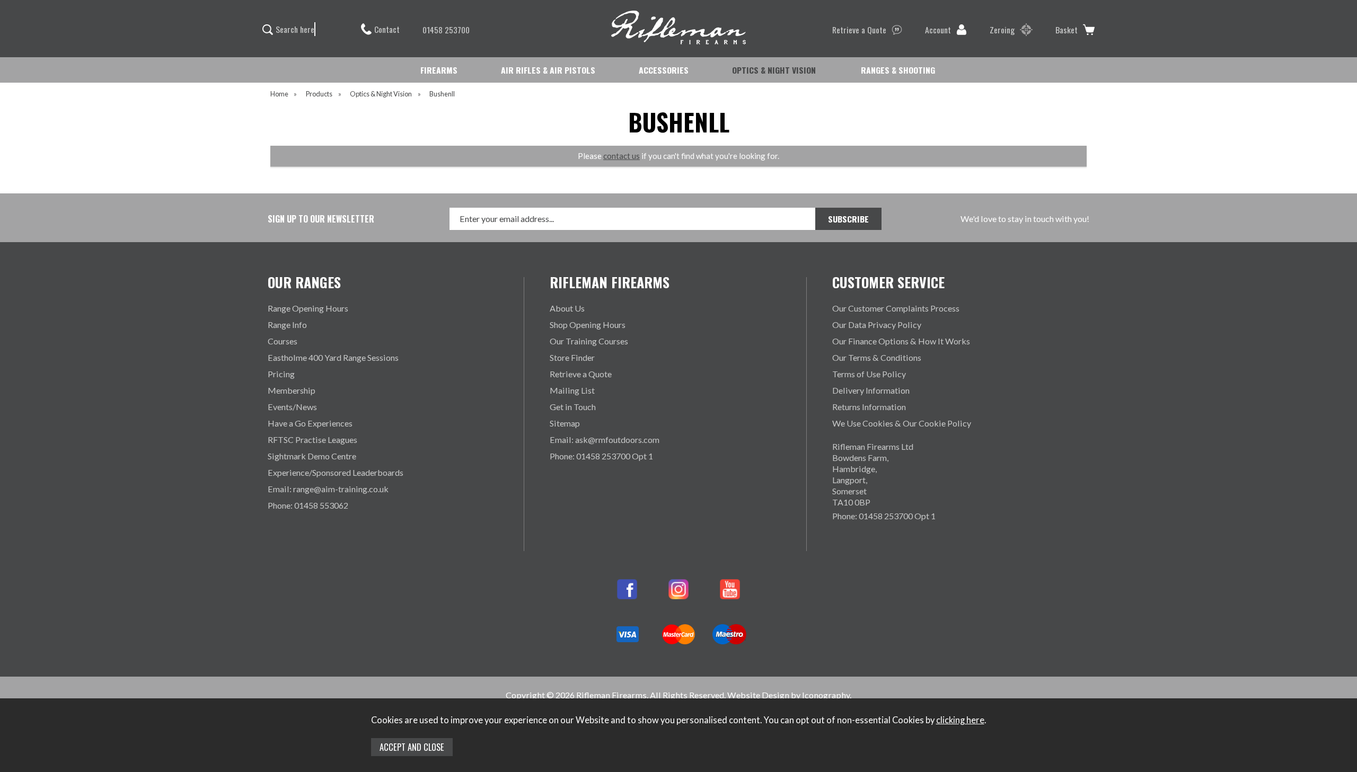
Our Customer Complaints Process (895, 308)
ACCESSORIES (664, 70)
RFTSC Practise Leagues (312, 439)
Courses (282, 341)
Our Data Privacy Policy (876, 325)
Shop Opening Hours (587, 325)
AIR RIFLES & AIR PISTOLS (548, 70)
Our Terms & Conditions (876, 357)
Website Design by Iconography (788, 695)
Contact (387, 29)
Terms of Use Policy (869, 374)
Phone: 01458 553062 (308, 505)
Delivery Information (871, 390)
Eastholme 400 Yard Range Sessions (333, 357)
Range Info (287, 325)
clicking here (960, 720)
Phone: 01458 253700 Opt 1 (601, 456)
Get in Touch (573, 407)
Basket (1066, 29)
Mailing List (572, 390)
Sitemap (565, 423)
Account (938, 29)
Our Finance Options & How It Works (901, 341)
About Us (567, 308)
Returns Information (869, 407)
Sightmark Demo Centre (312, 456)
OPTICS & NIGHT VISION (774, 70)
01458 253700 (446, 29)
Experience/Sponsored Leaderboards (335, 472)
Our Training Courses (589, 341)
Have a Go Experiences (310, 423)
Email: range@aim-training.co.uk (328, 489)
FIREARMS (438, 70)
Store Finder (572, 357)
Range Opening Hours (308, 308)
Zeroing (1002, 29)
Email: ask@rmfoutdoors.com (604, 439)
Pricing (281, 374)
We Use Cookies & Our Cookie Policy (901, 423)
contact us (621, 156)
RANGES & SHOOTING (898, 70)
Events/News (292, 407)
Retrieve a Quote (859, 29)
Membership (291, 390)
